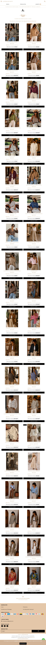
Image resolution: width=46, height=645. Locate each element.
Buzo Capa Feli (34, 413)
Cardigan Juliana (33, 499)
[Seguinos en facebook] (5, 626)
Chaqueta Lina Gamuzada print (34, 42)
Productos (25, 607)
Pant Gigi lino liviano (33, 242)
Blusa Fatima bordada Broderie (12, 413)
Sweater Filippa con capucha (12, 585)
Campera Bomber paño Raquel (34, 185)
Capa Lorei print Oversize (12, 385)
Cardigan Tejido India (12, 70)
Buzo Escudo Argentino (34, 442)
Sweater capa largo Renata (34, 299)
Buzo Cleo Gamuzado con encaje (12, 270)
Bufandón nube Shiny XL (12, 556)
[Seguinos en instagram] (2, 626)
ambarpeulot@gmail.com (8, 621)
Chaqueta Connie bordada (34, 356)
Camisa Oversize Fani (34, 385)
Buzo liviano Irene (12, 42)
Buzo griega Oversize (34, 156)
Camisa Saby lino (12, 213)
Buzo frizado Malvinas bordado (33, 213)
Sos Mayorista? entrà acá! (28, 609)
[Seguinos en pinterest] (7, 626)
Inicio (2, 607)
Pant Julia (12, 499)
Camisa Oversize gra (34, 328)
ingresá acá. (32, 637)
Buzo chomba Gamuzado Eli (34, 99)
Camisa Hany (12, 156)
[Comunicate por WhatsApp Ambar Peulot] (43, 639)
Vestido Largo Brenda (34, 471)
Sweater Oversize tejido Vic (12, 528)
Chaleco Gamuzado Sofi (12, 328)
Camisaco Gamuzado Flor (12, 185)
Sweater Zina (33, 585)
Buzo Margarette (12, 299)
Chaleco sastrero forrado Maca (33, 556)
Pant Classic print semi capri (12, 471)
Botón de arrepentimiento (23, 638)
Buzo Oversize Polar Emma (12, 442)
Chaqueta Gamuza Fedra (12, 356)
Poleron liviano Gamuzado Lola (12, 127)
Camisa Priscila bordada (12, 99)
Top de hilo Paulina (34, 127)
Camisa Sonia (34, 270)
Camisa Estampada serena (34, 70)
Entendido (23, 643)
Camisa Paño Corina (34, 528)
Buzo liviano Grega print (12, 242)
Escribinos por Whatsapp (6, 609)
